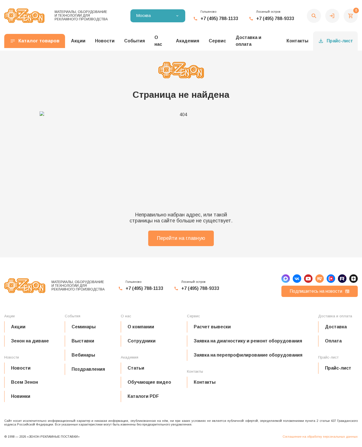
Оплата (333, 340)
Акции (18, 326)
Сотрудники (142, 340)
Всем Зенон (24, 382)
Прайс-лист (340, 40)
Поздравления (88, 369)
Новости (21, 368)
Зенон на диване (30, 340)
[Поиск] (314, 16)
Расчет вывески (212, 326)
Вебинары (83, 355)
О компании (141, 326)
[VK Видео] (331, 278)
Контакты (297, 40)
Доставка (336, 326)
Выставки (83, 340)
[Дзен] (353, 278)
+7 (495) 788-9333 (275, 18)
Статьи (136, 368)
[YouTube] (308, 278)
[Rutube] (342, 278)
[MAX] (285, 278)
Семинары (84, 326)
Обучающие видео (149, 382)
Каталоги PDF (143, 396)
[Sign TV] (319, 278)
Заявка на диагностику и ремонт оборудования (248, 340)
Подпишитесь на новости (316, 291)
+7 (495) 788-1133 (219, 18)
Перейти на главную (181, 238)
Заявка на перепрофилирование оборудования (248, 355)
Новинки (20, 396)
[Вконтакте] (297, 278)
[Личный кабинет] (332, 16)
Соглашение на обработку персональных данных (320, 436)
